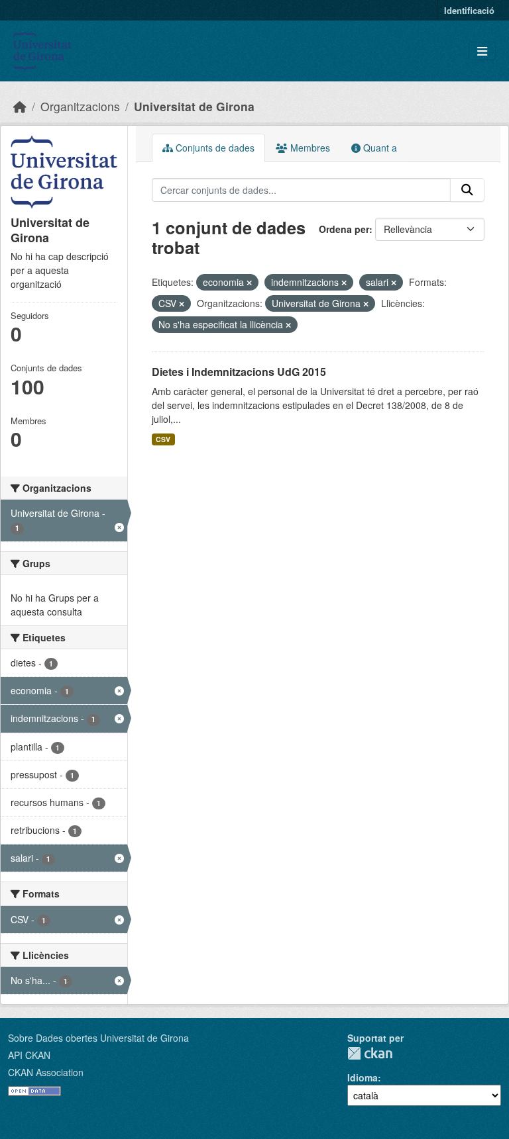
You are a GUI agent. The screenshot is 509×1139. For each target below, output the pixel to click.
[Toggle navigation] (482, 51)
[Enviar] (467, 190)
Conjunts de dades (213, 147)
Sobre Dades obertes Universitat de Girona (98, 1037)
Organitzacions (80, 106)
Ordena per (344, 229)
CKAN (369, 1053)
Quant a (379, 147)
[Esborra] (249, 282)
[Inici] (20, 106)
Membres (309, 147)
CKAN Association (46, 1072)
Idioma (362, 1077)
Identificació (469, 10)
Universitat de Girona (194, 106)
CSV (163, 439)
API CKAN (29, 1055)
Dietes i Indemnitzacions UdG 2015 (239, 371)
